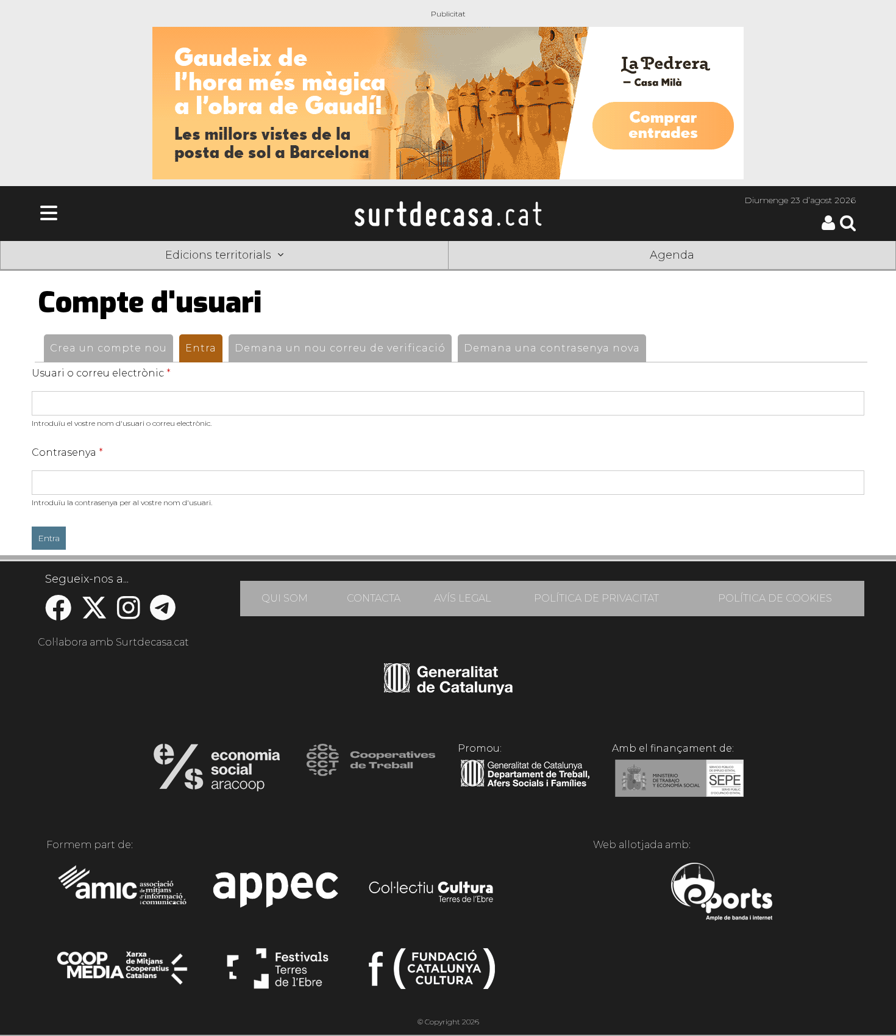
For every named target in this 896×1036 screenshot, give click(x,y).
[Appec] (277, 893)
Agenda (672, 255)
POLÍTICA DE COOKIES (775, 598)
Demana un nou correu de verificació (340, 348)
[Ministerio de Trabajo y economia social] (679, 787)
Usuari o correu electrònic (101, 373)
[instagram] (128, 614)
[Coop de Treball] (371, 771)
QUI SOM (284, 598)
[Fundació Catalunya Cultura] (431, 973)
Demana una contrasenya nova (552, 348)
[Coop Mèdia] (123, 973)
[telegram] (163, 614)
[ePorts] (721, 893)
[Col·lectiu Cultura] (431, 893)
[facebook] (58, 614)
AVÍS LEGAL (462, 598)
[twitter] (94, 614)
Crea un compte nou (108, 348)
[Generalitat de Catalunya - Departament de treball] (525, 787)
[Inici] (448, 214)
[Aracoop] (216, 771)
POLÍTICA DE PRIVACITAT (596, 598)
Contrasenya (67, 452)
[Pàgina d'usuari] (828, 227)
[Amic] (123, 893)
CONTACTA (373, 598)
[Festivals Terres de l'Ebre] (277, 973)
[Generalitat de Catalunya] (448, 690)
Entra (203, 348)
